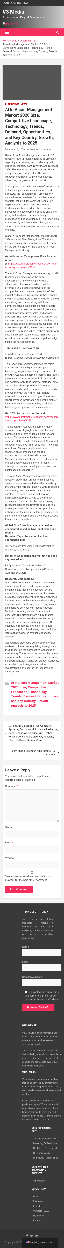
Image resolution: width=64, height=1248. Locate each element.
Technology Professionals (46, 1138)
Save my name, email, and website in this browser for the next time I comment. (28, 878)
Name (9, 827)
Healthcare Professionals (45, 1148)
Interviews (38, 1201)
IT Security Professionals (45, 1157)
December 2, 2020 (15, 149)
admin (30, 149)
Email (9, 842)
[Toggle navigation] (7, 32)
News (36, 1196)
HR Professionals (42, 1153)
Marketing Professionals (45, 1143)
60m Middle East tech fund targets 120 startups (33, 752)
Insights (37, 1206)
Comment (11, 786)
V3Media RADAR (41, 1211)
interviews (12, 104)
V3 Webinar (39, 1180)
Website (9, 857)
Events (36, 1220)
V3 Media (13, 12)
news (23, 104)
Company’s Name (32, 977)
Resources (38, 1215)
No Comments (43, 149)
